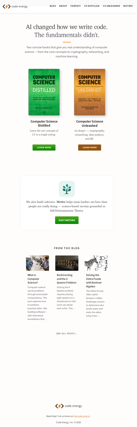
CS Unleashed (111, 6)
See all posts (65, 333)
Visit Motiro (67, 220)
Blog (53, 6)
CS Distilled (91, 6)
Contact (76, 6)
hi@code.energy (82, 416)
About (63, 6)
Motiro (128, 6)
